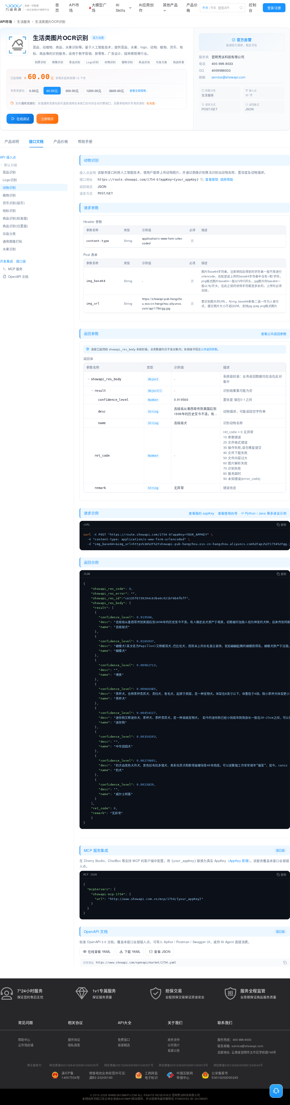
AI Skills (120, 7)
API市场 (74, 7)
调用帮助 (226, 179)
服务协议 (74, 1039)
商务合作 (174, 1039)
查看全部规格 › (138, 90)
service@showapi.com (229, 77)
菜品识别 (74, 62)
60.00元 (52, 90)
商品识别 (144, 62)
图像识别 (57, 62)
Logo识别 (92, 62)
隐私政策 (74, 1045)
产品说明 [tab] (12, 141)
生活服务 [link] (23, 21)
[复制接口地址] (201, 179)
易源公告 (174, 1050)
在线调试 (23, 118)
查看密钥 (211, 179)
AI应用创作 (146, 7)
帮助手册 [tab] (85, 141)
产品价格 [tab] (60, 141)
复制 (283, 525)
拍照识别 (40, 62)
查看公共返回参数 (273, 333)
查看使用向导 (227, 513)
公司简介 (174, 1045)
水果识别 (9, 249)
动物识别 (110, 62)
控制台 (252, 7)
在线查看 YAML (99, 951)
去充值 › (151, 103)
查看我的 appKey (201, 513)
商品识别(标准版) (15, 218)
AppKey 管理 (239, 860)
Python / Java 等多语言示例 (265, 513)
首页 (57, 7)
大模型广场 (99, 7)
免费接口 (124, 1039)
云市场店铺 (25, 1045)
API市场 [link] (6, 21)
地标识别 (9, 210)
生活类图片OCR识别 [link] (50, 21)
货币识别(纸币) (14, 203)
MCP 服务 (15, 269)
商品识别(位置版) (15, 226)
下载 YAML (132, 951)
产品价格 (192, 7)
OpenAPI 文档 (18, 276)
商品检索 (178, 62)
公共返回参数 (209, 349)
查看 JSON (162, 951)
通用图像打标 (12, 241)
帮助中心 (24, 1039)
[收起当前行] (88, 379)
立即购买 (47, 118)
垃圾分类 (161, 62)
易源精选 (124, 1045)
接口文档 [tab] (36, 141)
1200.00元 (93, 90)
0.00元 (34, 90)
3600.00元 (116, 90)
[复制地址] (285, 962)
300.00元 (72, 90)
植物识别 (127, 62)
